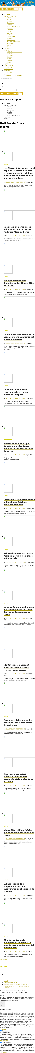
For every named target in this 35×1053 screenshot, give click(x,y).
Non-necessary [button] (4, 1040)
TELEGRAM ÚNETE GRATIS (13, 76)
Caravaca (10, 30)
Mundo (6, 119)
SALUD (6, 74)
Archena (10, 43)
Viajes (9, 62)
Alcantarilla (11, 40)
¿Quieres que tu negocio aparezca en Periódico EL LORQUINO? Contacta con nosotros (17, 986)
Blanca (9, 28)
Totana (9, 24)
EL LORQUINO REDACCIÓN (15, 182)
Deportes (7, 70)
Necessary (5, 1031)
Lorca (9, 18)
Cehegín (10, 45)
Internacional (8, 65)
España (6, 64)
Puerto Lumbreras (13, 26)
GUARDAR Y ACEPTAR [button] (8, 1052)
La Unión (10, 35)
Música (9, 53)
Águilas (9, 19)
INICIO (6, 981)
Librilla (9, 38)
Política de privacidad (11, 982)
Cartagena (10, 23)
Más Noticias (3, 959)
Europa (9, 67)
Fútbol (9, 72)
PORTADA (7, 14)
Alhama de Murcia (13, 41)
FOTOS (6, 47)
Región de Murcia (10, 16)
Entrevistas (7, 48)
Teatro (9, 57)
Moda (9, 58)
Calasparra (11, 36)
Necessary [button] (3, 1029)
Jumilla (9, 33)
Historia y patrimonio (14, 52)
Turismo (10, 55)
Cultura (6, 50)
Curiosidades (8, 69)
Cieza (9, 31)
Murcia (9, 21)
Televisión (10, 60)
